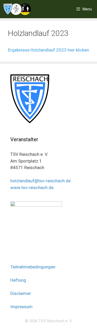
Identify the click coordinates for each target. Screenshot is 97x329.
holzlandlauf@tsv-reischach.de (40, 180)
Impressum (21, 306)
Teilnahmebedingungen (32, 266)
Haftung (18, 280)
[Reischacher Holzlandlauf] (17, 9)
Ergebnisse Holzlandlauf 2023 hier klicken (48, 50)
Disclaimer (20, 293)
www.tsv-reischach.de (32, 187)
